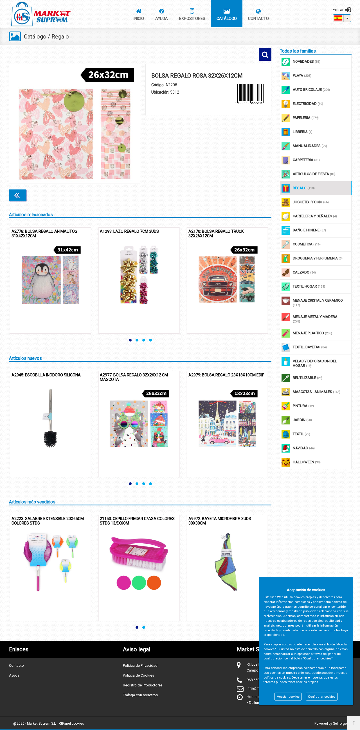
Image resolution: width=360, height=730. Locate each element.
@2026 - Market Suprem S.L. (35, 724)
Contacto (16, 665)
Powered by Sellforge (330, 724)
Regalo (60, 36)
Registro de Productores (143, 685)
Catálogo (35, 36)
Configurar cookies (321, 697)
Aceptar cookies (288, 697)
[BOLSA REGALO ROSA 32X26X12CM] (74, 124)
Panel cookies (73, 724)
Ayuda (14, 675)
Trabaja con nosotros (140, 695)
